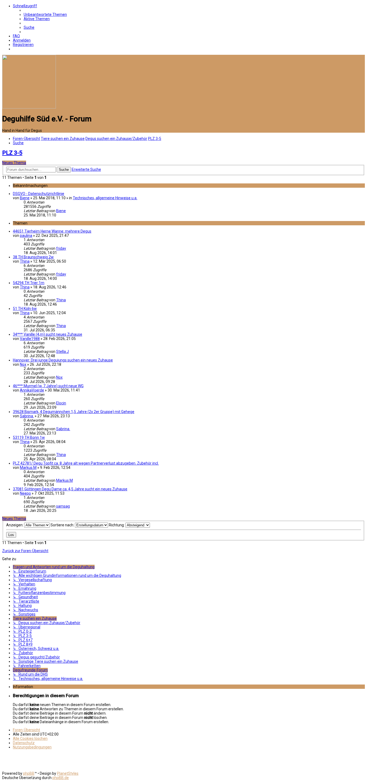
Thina (25, 261)
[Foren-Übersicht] (29, 107)
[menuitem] (45, 14)
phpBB (28, 773)
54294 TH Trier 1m (28, 283)
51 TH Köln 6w (25, 308)
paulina (26, 235)
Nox (23, 364)
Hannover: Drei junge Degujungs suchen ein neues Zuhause (63, 360)
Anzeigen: (15, 525)
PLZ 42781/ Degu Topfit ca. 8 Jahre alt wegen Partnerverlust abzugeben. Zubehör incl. (86, 463)
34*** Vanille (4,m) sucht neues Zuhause (47, 334)
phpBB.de (60, 778)
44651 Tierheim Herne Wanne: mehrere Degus (52, 231)
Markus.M (28, 467)
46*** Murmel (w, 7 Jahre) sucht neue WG (48, 386)
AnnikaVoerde (32, 390)
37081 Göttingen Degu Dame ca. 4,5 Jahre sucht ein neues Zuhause (70, 489)
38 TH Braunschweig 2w (33, 257)
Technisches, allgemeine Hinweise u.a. (105, 198)
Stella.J (62, 351)
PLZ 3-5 (12, 153)
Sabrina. (27, 416)
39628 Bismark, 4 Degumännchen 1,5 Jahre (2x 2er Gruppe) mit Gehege (73, 412)
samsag (63, 506)
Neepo (25, 493)
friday (61, 248)
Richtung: (117, 525)
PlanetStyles (67, 773)
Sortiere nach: (63, 525)
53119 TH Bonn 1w (29, 437)
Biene (25, 198)
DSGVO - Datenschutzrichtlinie (38, 193)
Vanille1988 (30, 338)
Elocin (61, 403)
